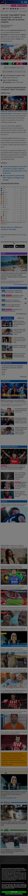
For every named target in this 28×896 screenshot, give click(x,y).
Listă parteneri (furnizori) (5, 889)
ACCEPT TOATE (14, 891)
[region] (14, 880)
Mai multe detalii (18, 871)
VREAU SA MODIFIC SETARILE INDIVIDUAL (14, 893)
